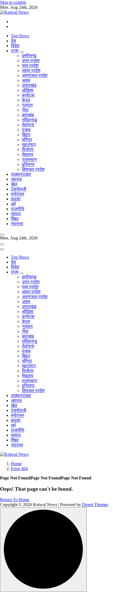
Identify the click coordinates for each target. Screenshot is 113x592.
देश (13, 40)
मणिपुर (27, 139)
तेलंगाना (28, 124)
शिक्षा (15, 218)
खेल (14, 184)
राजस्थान (29, 159)
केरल (26, 100)
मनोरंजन (17, 194)
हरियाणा (28, 164)
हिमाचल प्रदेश (33, 169)
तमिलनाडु (29, 120)
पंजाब (26, 129)
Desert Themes (95, 504)
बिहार (26, 134)
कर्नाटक (28, 95)
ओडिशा (27, 90)
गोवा (25, 110)
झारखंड (28, 115)
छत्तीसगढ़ (29, 55)
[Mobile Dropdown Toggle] (21, 52)
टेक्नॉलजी (18, 189)
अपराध (16, 179)
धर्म (13, 204)
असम (26, 80)
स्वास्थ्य (17, 223)
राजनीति (17, 208)
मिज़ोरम (27, 149)
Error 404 (19, 468)
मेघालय (27, 154)
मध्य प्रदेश (30, 65)
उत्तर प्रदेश (30, 60)
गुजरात (27, 105)
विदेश (15, 45)
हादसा (16, 199)
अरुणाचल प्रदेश (34, 75)
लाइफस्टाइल (21, 174)
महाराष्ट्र (29, 144)
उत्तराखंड (29, 85)
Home (16, 463)
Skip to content (13, 2)
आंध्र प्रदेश (31, 70)
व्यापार (16, 213)
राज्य (14, 50)
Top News (20, 35)
